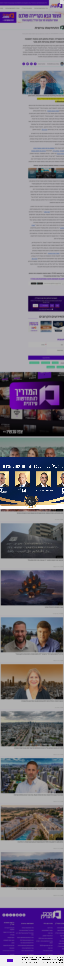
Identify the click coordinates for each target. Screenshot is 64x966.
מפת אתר (61, 941)
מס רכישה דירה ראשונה (8, 932)
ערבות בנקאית (11, 937)
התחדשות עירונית (37, 3)
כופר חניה (50, 933)
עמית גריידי (55, 363)
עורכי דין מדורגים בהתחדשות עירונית (25, 937)
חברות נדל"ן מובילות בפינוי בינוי (26, 930)
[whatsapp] (23, 64)
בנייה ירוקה (50, 928)
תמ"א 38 (44, 129)
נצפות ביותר (59, 510)
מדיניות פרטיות (60, 928)
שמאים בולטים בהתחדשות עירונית (26, 945)
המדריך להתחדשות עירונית (12, 8)
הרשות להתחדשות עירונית (28, 951)
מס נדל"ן (12, 935)
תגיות (63, 938)
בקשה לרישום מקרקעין (47, 930)
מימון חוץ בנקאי (45, 363)
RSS (63, 949)
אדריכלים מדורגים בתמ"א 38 (27, 940)
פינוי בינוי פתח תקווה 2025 (46, 945)
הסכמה (10, 960)
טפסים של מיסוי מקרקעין (8, 951)
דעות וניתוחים (21, 3)
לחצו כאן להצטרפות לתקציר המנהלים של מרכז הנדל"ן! (47, 279)
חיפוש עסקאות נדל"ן (48, 951)
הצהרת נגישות (60, 930)
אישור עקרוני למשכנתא (9, 940)
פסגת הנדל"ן (61, 946)
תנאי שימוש (61, 943)
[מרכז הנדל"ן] (56, 5)
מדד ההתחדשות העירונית (41, 8)
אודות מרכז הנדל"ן (27, 8)
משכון (13, 943)
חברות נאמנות (50, 367)
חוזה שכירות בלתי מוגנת (8, 945)
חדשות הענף (15, 3)
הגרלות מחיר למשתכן (48, 935)
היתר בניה (50, 948)
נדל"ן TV (4, 3)
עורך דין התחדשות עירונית (28, 948)
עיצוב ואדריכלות (9, 3)
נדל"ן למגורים (44, 3)
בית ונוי (60, 604)
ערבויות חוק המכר (34, 363)
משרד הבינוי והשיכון (53, 111)
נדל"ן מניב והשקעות (28, 3)
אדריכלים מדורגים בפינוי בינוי (27, 943)
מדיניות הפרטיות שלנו (47, 962)
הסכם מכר (11, 948)
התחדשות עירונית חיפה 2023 (46, 938)
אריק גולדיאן (60, 367)
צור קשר (62, 935)
